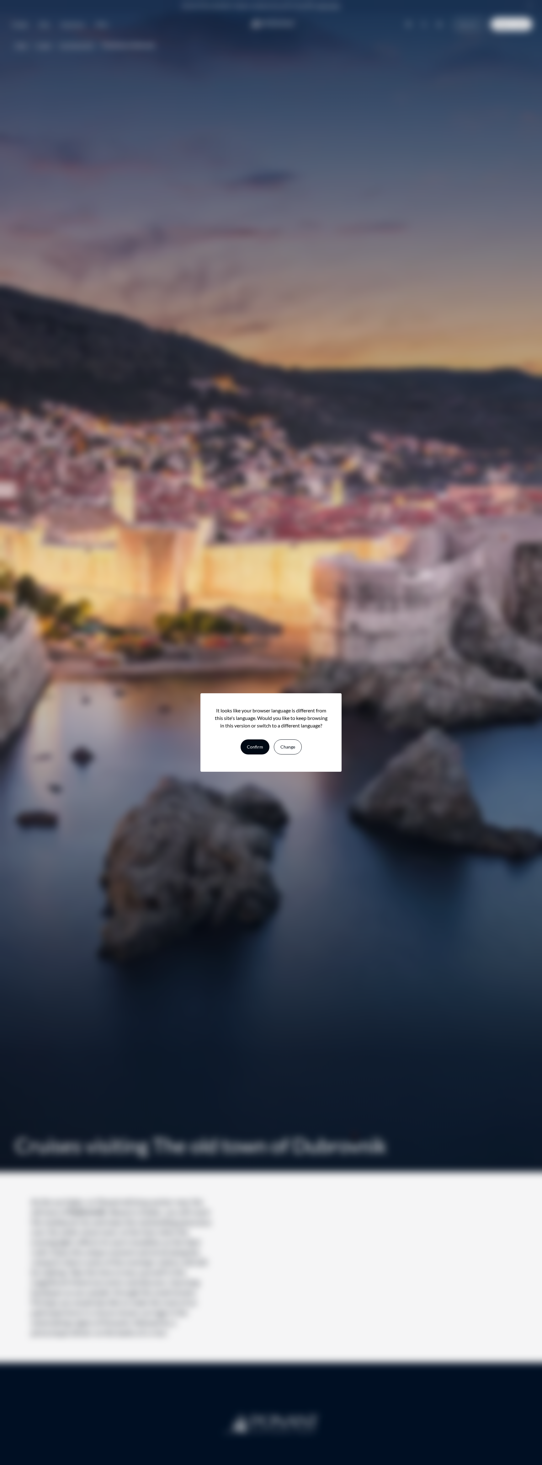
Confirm (255, 746)
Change (287, 746)
